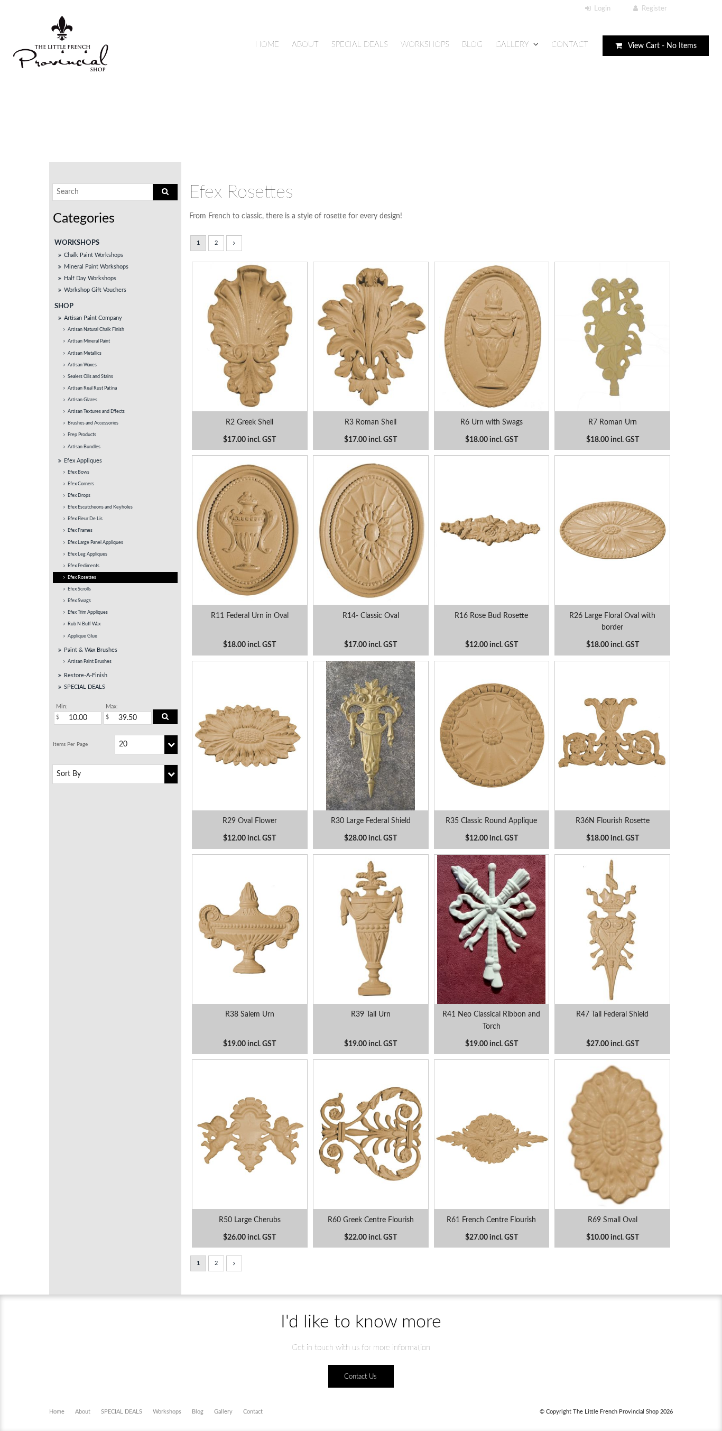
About (305, 45)
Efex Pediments (83, 566)
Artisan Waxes (82, 365)
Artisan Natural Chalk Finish (96, 329)
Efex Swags (79, 600)
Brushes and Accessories (93, 423)
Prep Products (82, 434)
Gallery (512, 45)
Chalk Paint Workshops (93, 255)
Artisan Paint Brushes (90, 661)
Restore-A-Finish (85, 675)
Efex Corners (81, 484)
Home (267, 45)
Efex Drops (79, 495)
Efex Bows (78, 472)
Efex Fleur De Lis (85, 518)
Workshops (425, 45)
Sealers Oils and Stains (90, 376)
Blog (472, 45)
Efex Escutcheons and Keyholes (100, 507)
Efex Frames (80, 530)
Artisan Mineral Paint (89, 341)
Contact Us (360, 1376)
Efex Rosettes (82, 577)
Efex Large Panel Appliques (95, 542)
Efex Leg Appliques (87, 554)
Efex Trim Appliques (88, 612)
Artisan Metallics (84, 353)
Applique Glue (82, 636)
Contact (569, 45)
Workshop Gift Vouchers (95, 290)
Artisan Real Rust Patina (92, 388)
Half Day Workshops (90, 278)
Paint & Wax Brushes (90, 650)
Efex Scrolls (79, 589)
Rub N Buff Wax (84, 624)
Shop (63, 306)
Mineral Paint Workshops (96, 267)
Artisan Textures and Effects (96, 411)
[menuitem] (57, 1412)
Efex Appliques (83, 461)
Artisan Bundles (84, 447)
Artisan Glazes (82, 400)
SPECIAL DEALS (359, 45)
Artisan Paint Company (93, 318)
